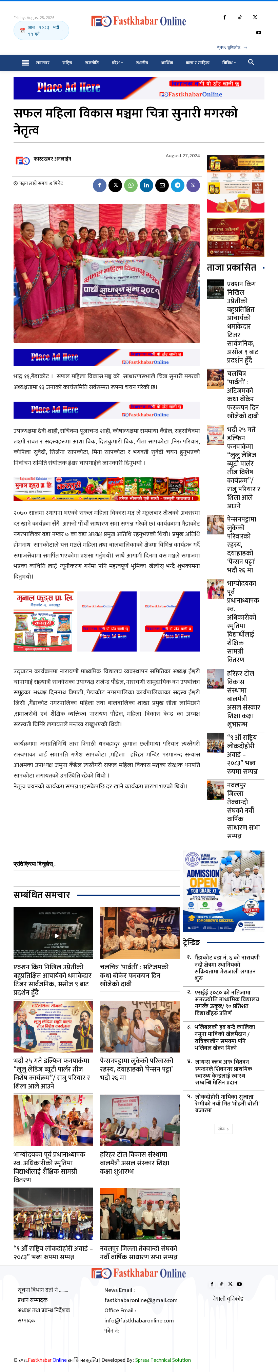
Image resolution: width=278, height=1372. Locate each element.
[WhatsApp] (131, 185)
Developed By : (146, 1361)
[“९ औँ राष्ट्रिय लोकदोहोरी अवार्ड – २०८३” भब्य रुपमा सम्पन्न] (215, 743)
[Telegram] (177, 185)
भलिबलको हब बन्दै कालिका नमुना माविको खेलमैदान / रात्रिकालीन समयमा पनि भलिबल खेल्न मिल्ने (225, 1038)
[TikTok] (240, 18)
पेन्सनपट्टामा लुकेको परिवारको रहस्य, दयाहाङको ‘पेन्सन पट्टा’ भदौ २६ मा (241, 545)
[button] (251, 63)
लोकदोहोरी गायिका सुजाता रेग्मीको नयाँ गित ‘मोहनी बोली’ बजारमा (227, 1104)
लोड (221, 1129)
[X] (255, 18)
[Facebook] (225, 18)
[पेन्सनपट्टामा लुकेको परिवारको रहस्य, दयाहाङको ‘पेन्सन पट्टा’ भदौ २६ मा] (215, 524)
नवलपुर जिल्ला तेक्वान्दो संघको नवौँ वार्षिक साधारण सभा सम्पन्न (243, 811)
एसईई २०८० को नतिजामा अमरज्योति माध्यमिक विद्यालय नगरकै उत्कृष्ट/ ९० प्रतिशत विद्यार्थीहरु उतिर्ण (227, 1003)
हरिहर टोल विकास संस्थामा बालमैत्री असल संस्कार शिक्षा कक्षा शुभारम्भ (243, 699)
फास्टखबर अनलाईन (52, 159)
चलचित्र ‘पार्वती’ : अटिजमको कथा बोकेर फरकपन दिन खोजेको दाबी (243, 395)
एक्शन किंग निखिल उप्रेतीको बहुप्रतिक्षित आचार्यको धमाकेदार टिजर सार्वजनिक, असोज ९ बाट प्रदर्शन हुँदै (242, 322)
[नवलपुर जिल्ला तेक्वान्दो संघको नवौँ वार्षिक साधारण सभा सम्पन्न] (215, 790)
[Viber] (193, 185)
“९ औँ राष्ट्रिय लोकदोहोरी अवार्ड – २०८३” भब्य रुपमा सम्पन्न (242, 755)
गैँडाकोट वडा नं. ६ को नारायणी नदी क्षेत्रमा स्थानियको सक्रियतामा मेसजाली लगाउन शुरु (227, 968)
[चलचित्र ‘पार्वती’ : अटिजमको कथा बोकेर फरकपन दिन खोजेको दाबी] (215, 379)
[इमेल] (162, 185)
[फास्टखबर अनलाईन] (23, 159)
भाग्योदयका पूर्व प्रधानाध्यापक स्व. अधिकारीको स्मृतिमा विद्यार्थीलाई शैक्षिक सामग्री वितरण (243, 622)
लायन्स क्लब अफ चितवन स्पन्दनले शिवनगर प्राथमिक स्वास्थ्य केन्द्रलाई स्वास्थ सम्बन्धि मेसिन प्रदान (223, 1072)
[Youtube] (258, 33)
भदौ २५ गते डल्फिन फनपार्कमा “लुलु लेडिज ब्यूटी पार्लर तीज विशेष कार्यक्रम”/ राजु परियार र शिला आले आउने (243, 468)
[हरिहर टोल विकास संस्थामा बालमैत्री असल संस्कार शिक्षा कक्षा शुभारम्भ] (215, 679)
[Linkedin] (146, 185)
